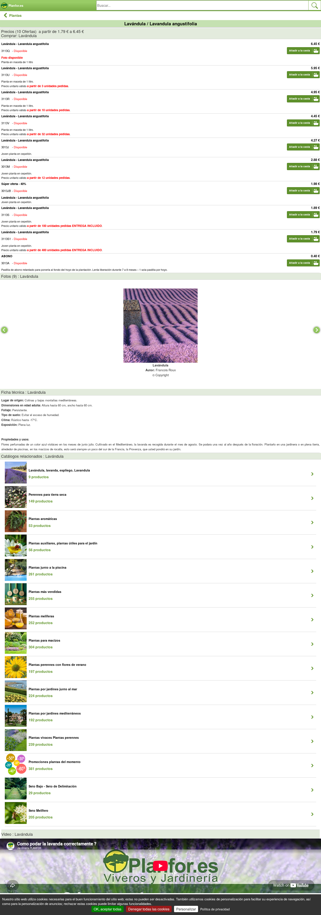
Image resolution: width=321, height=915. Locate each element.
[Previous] (4, 330)
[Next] (316, 330)
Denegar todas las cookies (148, 909)
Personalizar (186, 909)
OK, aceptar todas (107, 909)
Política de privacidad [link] (215, 909)
